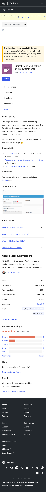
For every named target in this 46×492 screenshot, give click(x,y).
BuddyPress (8, 453)
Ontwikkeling (9, 103)
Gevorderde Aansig (9, 319)
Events (27, 427)
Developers (6, 431)
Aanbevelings (9, 92)
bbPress (6, 449)
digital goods (27, 309)
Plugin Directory (7, 10)
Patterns (27, 416)
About (4, 405)
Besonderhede (10, 87)
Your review (6, 356)
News (4, 408)
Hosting (5, 412)
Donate (28, 431)
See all (41, 356)
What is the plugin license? (12, 227)
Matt (5, 445)
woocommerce (38, 313)
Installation (8, 98)
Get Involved (29, 423)
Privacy (5, 416)
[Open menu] (42, 3)
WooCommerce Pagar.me (15, 166)
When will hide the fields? (12, 248)
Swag (27, 434)
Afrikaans (10, 463)
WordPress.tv (8, 434)
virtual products (38, 309)
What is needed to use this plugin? (15, 234)
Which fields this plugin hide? (13, 241)
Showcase (28, 405)
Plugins (27, 412)
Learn (4, 423)
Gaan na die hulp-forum (11, 372)
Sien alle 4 (40, 304)
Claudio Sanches (25, 72)
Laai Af (6, 79)
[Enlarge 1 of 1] (41, 193)
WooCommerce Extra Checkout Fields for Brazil (24, 160)
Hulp (6, 109)
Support (5, 427)
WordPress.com (9, 441)
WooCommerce (11, 153)
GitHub (5, 180)
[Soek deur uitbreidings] (25, 24)
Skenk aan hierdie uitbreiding (13, 391)
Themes (27, 408)
